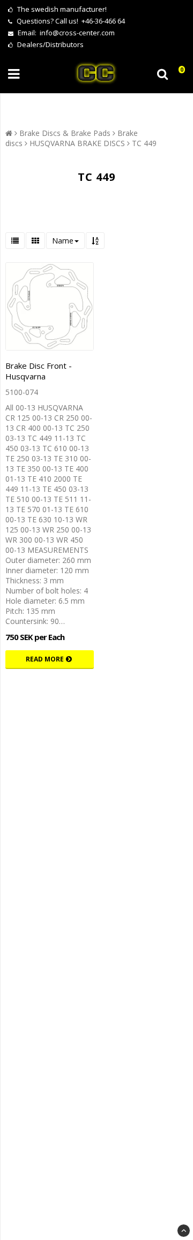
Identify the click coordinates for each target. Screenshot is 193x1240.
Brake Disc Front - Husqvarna (38, 371)
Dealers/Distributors (50, 44)
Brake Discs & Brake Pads (64, 133)
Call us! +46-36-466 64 (90, 21)
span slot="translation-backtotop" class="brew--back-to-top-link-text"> (183, 1230)
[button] (178, 74)
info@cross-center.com (77, 32)
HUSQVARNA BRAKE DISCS (77, 143)
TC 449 (144, 143)
